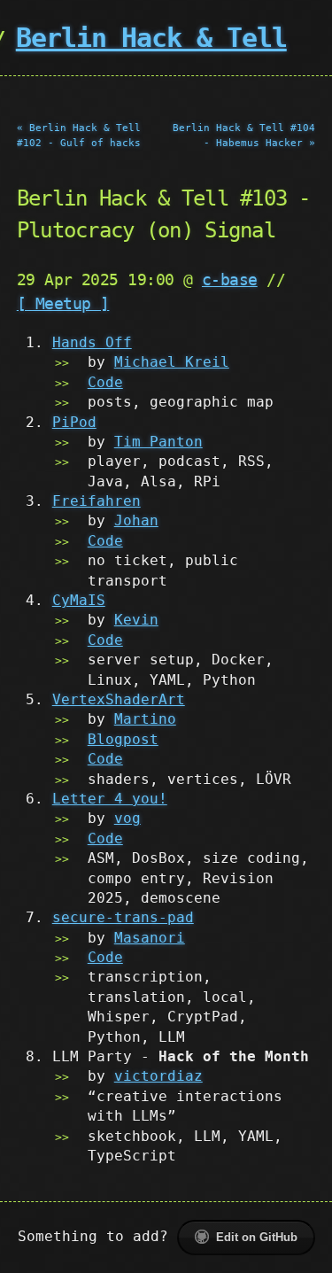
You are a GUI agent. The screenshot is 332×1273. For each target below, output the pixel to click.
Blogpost (123, 739)
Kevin (136, 619)
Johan (136, 520)
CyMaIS (78, 600)
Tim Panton (158, 441)
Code (105, 382)
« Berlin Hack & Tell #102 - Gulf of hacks (79, 135)
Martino (145, 718)
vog (127, 818)
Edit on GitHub (256, 1237)
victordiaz (158, 1075)
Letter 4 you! (109, 798)
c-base (230, 279)
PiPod (74, 422)
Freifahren (96, 501)
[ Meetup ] (63, 303)
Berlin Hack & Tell (151, 37)
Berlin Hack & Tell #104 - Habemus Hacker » (244, 135)
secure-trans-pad (123, 917)
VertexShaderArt (118, 699)
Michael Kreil (171, 361)
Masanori (149, 937)
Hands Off (92, 342)
